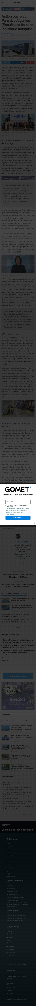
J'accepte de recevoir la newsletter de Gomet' (17, 506)
